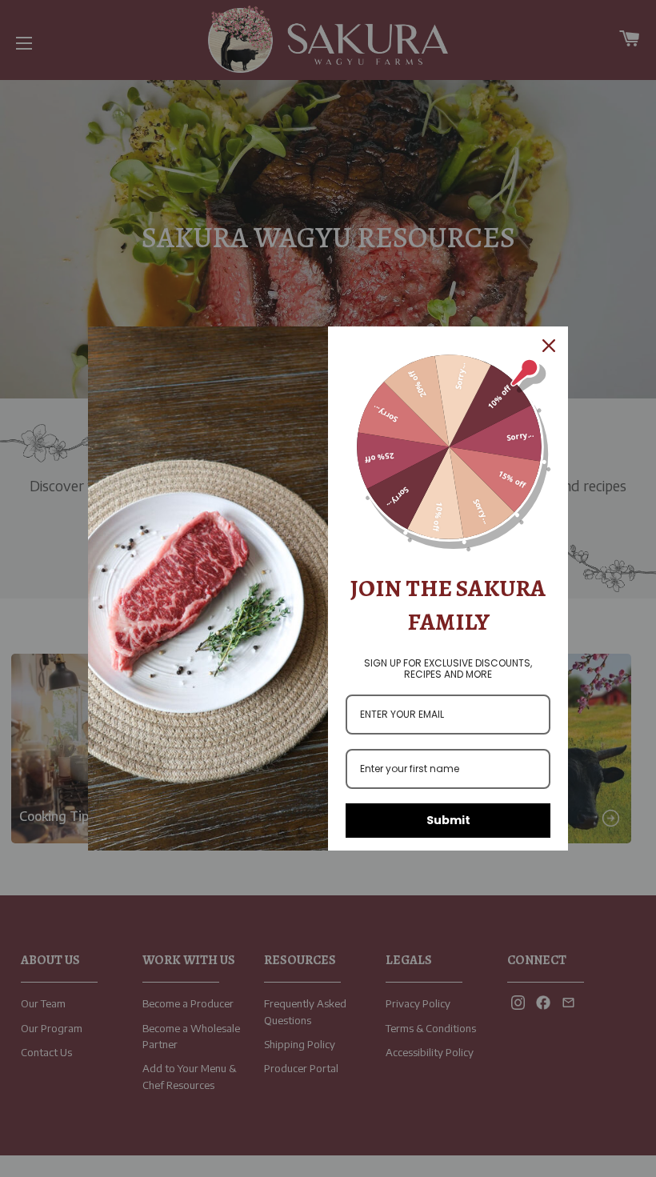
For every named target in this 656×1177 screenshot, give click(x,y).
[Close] (549, 345)
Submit (448, 820)
